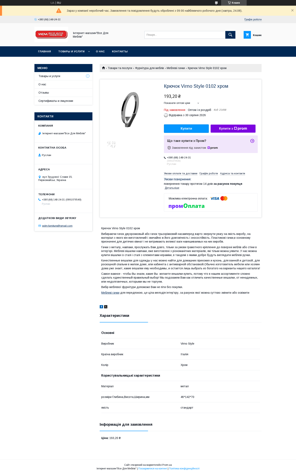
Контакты (120, 51)
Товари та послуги (120, 68)
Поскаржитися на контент (152, 468)
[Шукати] (230, 35)
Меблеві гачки (176, 68)
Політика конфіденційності (184, 468)
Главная (44, 51)
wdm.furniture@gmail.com (57, 225)
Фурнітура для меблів (149, 68)
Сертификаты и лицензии (55, 100)
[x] (105, 307)
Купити (186, 128)
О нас (100, 51)
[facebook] (101, 307)
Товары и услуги (71, 51)
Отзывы (43, 92)
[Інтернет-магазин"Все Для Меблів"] (51, 41)
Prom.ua (167, 465)
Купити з (226, 128)
